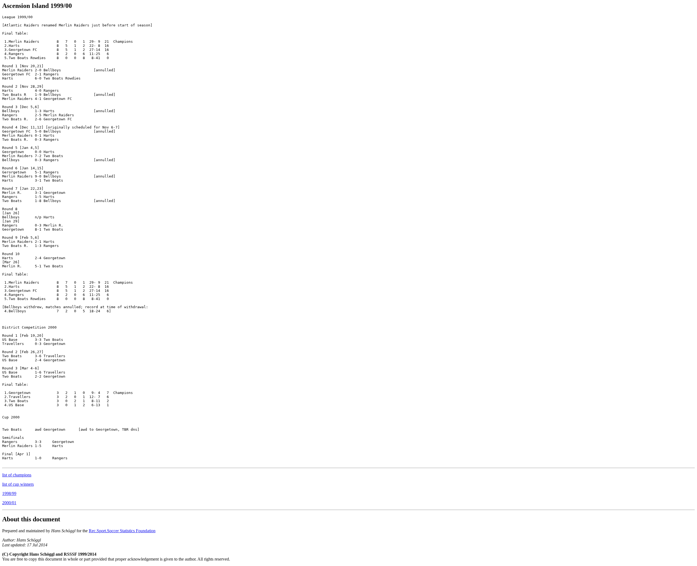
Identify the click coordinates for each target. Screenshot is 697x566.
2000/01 (9, 502)
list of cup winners (18, 484)
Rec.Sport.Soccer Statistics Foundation (122, 530)
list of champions (16, 475)
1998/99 (9, 493)
